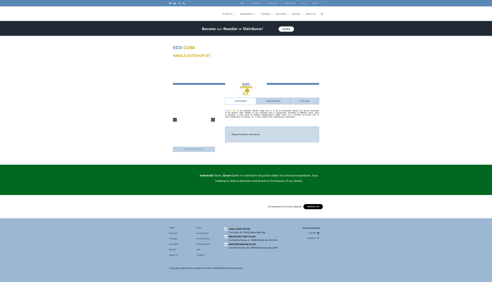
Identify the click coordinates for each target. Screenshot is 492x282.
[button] (322, 14)
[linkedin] (175, 3)
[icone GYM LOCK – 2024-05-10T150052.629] (194, 120)
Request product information (246, 134)
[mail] (179, 3)
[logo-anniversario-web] (190, 11)
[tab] (240, 101)
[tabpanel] (272, 114)
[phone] (184, 3)
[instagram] (170, 3)
